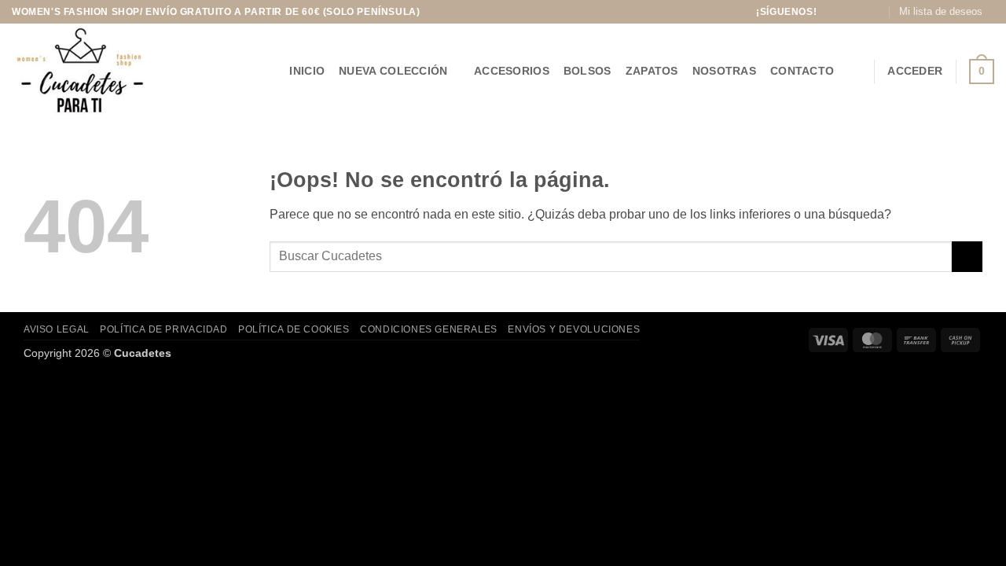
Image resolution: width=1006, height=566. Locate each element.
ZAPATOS (652, 70)
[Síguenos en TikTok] (861, 11)
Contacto (802, 70)
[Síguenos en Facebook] (830, 11)
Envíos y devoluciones (574, 329)
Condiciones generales (428, 329)
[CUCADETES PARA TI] (100, 71)
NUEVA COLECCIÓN (393, 70)
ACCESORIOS (511, 70)
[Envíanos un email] (876, 11)
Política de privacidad (163, 329)
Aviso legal (57, 329)
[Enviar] (967, 256)
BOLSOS (587, 70)
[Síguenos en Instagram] (845, 11)
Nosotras (724, 70)
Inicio (307, 70)
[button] (854, 71)
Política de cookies (294, 329)
